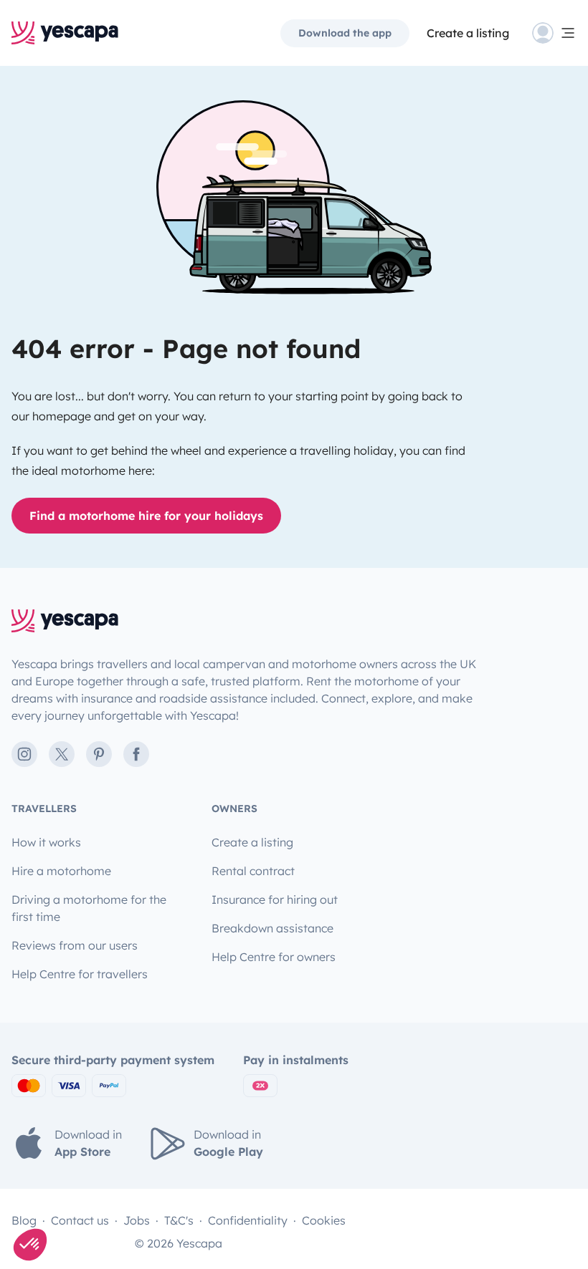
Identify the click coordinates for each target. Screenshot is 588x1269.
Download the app (345, 32)
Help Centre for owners (274, 957)
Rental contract (253, 871)
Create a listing (468, 33)
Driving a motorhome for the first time (88, 908)
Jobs (136, 1220)
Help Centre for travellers (79, 974)
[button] (30, 1244)
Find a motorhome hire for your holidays (146, 515)
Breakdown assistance (272, 928)
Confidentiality (248, 1220)
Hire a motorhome (61, 871)
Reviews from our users (74, 945)
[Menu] (554, 32)
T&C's (179, 1220)
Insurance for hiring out (275, 899)
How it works (46, 842)
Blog (24, 1220)
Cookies (324, 1220)
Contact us (80, 1220)
